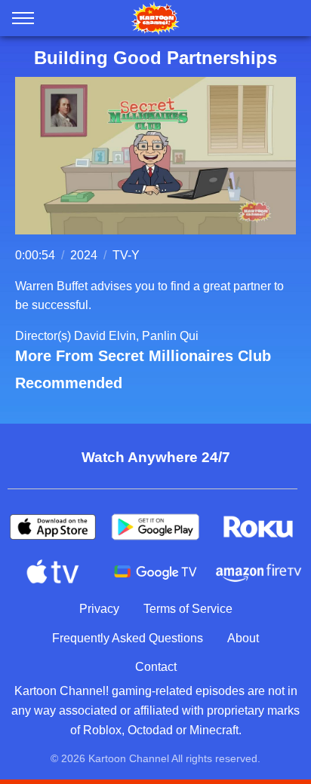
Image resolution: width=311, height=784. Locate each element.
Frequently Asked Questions (127, 638)
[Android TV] (155, 572)
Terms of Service (187, 608)
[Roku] (258, 527)
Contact (156, 666)
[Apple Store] (53, 527)
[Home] (155, 18)
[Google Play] (155, 527)
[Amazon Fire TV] (258, 572)
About (243, 638)
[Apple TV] (53, 572)
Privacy (99, 608)
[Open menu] (23, 21)
